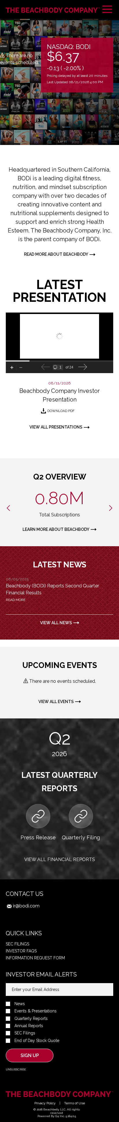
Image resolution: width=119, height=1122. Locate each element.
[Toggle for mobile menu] (107, 10)
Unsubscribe (16, 1069)
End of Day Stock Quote (36, 1041)
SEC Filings (17, 944)
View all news (56, 623)
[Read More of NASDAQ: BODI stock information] (77, 65)
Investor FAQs (21, 951)
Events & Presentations (35, 1011)
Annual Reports (28, 1026)
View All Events (56, 702)
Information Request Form (35, 958)
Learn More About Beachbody (56, 529)
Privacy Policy (45, 1103)
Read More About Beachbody (56, 254)
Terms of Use (74, 1103)
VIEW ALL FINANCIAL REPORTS (59, 859)
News (19, 1004)
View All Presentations (55, 427)
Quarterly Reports (31, 1018)
